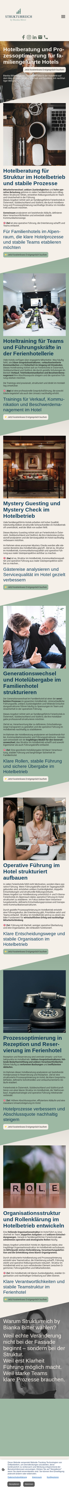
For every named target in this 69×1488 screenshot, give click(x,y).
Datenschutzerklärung (17, 1477)
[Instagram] (29, 37)
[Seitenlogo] (18, 16)
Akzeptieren (14, 1484)
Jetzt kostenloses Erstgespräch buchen (27, 254)
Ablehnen (29, 1484)
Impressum (37, 1477)
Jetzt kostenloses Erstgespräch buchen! (44, 69)
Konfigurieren (53, 1477)
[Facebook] (23, 37)
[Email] (40, 37)
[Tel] (46, 37)
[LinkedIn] (34, 37)
